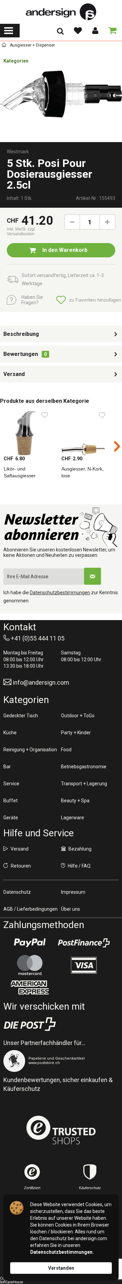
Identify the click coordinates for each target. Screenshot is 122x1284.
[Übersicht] (4, 46)
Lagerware (72, 817)
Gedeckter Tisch (20, 715)
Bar (7, 766)
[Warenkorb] (111, 30)
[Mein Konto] (95, 30)
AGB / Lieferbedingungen (30, 909)
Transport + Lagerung (84, 783)
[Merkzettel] (77, 30)
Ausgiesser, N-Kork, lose (82, 472)
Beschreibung (21, 334)
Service (11, 783)
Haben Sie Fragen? (32, 299)
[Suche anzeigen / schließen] (60, 33)
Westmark (18, 151)
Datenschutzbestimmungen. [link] (62, 1252)
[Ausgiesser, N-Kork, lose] (86, 431)
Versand (14, 374)
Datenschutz (17, 892)
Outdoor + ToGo (78, 715)
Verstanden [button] (61, 1268)
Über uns (70, 909)
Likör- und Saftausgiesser (20, 472)
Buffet (10, 800)
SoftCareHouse (11, 1282)
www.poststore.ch (44, 1063)
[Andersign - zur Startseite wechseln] (61, 11)
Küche (10, 732)
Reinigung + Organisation (30, 749)
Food (66, 749)
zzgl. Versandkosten (21, 231)
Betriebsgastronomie (83, 766)
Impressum (73, 892)
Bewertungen (20, 354)
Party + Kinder (76, 732)
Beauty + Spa (75, 800)
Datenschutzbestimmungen (60, 592)
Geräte (10, 817)
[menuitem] (10, 30)
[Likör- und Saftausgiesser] (29, 431)
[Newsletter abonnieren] (92, 576)
